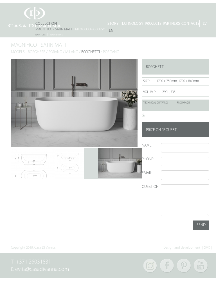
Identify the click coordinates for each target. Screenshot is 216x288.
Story (113, 24)
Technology (131, 24)
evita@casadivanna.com (42, 269)
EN (111, 31)
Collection (46, 24)
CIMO (207, 247)
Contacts (190, 24)
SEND (201, 225)
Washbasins (56, 34)
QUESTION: (149, 187)
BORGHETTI (90, 52)
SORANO (55, 52)
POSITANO (111, 52)
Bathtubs (40, 34)
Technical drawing (155, 103)
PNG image (183, 103)
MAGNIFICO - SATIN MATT (53, 29)
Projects (153, 24)
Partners (171, 24)
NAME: (147, 145)
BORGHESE (36, 52)
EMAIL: (147, 173)
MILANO (71, 52)
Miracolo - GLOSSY (90, 29)
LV (205, 24)
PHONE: (148, 159)
